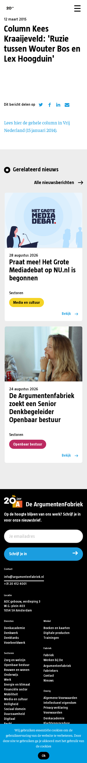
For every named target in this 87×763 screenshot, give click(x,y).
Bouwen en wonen (16, 670)
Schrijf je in (18, 554)
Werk (7, 679)
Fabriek (49, 655)
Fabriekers (51, 670)
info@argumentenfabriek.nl (24, 577)
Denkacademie (14, 628)
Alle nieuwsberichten (54, 182)
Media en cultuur (26, 302)
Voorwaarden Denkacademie (54, 715)
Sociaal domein (15, 709)
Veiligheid (11, 704)
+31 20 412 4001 (15, 583)
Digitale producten (57, 633)
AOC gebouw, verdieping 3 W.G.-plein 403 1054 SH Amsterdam (22, 606)
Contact (49, 675)
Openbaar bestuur (27, 444)
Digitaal (9, 718)
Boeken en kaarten (57, 628)
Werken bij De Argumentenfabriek (57, 663)
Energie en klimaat (17, 684)
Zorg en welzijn (14, 660)
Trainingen (51, 638)
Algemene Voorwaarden (60, 698)
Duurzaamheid (14, 714)
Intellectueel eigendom (60, 702)
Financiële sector (15, 689)
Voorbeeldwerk (14, 642)
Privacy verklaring (56, 707)
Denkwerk (11, 633)
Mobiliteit (11, 694)
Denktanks (11, 638)
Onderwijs (11, 674)
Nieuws (49, 680)
